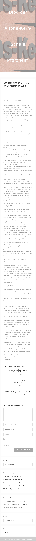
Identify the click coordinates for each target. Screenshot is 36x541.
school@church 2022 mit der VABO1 (12, 476)
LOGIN (6, 532)
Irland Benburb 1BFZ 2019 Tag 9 (19, 504)
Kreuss (6, 91)
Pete (4, 501)
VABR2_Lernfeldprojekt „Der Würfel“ (12, 489)
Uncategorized (25, 91)
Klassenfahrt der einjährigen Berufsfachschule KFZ (18, 382)
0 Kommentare (8, 93)
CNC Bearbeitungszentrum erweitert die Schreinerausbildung (18, 393)
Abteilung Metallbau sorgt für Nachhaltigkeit (18, 371)
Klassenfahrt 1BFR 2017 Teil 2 (16, 507)
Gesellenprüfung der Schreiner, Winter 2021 (14, 486)
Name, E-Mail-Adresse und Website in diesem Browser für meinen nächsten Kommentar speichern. (16, 443)
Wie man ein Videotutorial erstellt (11, 482)
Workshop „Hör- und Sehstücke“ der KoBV (13, 479)
